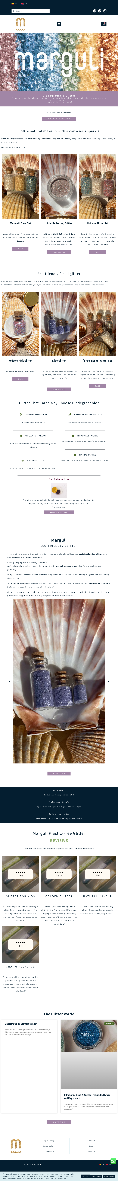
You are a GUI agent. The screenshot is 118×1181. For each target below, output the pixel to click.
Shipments (91, 1141)
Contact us (91, 1151)
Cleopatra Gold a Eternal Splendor (21, 1023)
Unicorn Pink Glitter (20, 360)
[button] (59, 24)
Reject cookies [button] (96, 1176)
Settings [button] (85, 1176)
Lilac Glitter (59, 360)
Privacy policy (48, 1146)
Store (91, 1146)
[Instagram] (94, 10)
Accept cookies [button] (109, 1176)
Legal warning (48, 1141)
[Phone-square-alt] (104, 10)
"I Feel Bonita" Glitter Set (97, 360)
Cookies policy (48, 1151)
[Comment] (99, 10)
